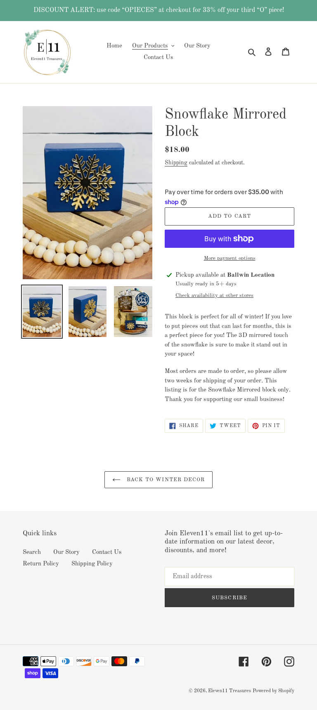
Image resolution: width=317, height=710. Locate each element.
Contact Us (107, 552)
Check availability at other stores (214, 295)
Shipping (176, 163)
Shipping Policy (92, 564)
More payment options (229, 258)
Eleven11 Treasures (229, 691)
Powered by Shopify (273, 691)
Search (32, 552)
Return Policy (41, 564)
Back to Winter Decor (165, 479)
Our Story (66, 552)
